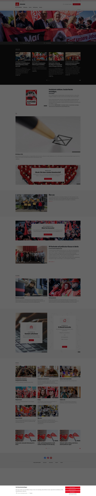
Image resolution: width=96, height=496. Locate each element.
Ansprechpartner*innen (26, 42)
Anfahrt (74, 0)
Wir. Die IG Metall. (19, 7)
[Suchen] (63, 4)
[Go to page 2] (48, 80)
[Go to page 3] (49, 80)
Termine (40, 7)
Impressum (44, 462)
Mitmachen (25, 7)
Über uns (50, 201)
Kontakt (71, 0)
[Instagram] (48, 458)
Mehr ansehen (51, 261)
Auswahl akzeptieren (72, 489)
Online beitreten (47, 178)
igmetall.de (77, 0)
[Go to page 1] (46, 80)
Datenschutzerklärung (71, 494)
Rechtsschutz (35, 7)
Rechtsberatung (48, 42)
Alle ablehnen (72, 491)
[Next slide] (79, 80)
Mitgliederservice (70, 42)
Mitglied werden (76, 4)
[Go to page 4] (49, 448)
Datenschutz (51, 462)
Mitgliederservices (48, 234)
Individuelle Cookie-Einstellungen (72, 493)
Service (30, 7)
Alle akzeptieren (72, 487)
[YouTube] (51, 458)
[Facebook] (45, 458)
